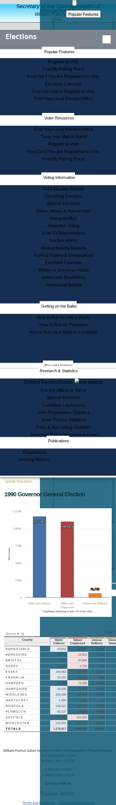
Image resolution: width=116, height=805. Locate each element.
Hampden (15, 683)
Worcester (18, 723)
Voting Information (59, 177)
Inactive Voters (63, 240)
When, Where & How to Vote (63, 211)
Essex (12, 671)
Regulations (34, 452)
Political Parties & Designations (63, 255)
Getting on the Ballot (59, 306)
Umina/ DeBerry (97, 641)
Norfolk (15, 706)
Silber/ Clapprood (77, 641)
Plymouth (16, 711)
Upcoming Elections (63, 196)
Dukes (12, 666)
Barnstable (18, 649)
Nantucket (17, 700)
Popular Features (59, 51)
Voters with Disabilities (63, 277)
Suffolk (14, 717)
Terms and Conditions (38, 802)
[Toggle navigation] (107, 39)
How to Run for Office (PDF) (63, 317)
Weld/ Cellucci (58, 641)
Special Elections (63, 203)
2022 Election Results (63, 189)
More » (44, 649)
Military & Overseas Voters (63, 270)
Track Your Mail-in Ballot (63, 136)
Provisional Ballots (63, 285)
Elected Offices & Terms (63, 390)
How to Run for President (63, 325)
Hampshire (17, 688)
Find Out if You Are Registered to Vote (63, 76)
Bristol (14, 660)
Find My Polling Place (63, 69)
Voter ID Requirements (63, 233)
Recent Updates (59, 365)
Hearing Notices (34, 459)
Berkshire (16, 654)
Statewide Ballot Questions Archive (63, 434)
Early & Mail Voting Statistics (63, 427)
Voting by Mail (63, 218)
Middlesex (16, 694)
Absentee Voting (63, 225)
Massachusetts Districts (63, 248)
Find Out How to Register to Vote (63, 91)
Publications (58, 440)
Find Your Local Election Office (63, 98)
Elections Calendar (63, 84)
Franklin (15, 677)
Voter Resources (59, 118)
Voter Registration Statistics (63, 412)
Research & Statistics (59, 370)
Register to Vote (63, 61)
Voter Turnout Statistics (64, 420)
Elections (21, 36)
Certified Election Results (49, 382)
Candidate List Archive (63, 405)
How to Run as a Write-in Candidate (63, 332)
